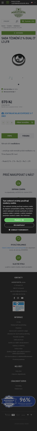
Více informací (25, 215)
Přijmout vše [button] (19, 220)
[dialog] (18, 215)
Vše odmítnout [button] (19, 225)
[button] (18, 230)
